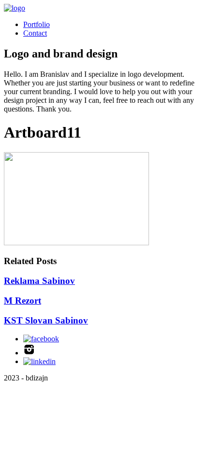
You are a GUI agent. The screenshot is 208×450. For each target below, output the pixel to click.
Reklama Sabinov (39, 281)
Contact (35, 33)
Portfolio (36, 24)
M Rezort (22, 300)
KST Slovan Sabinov (46, 320)
